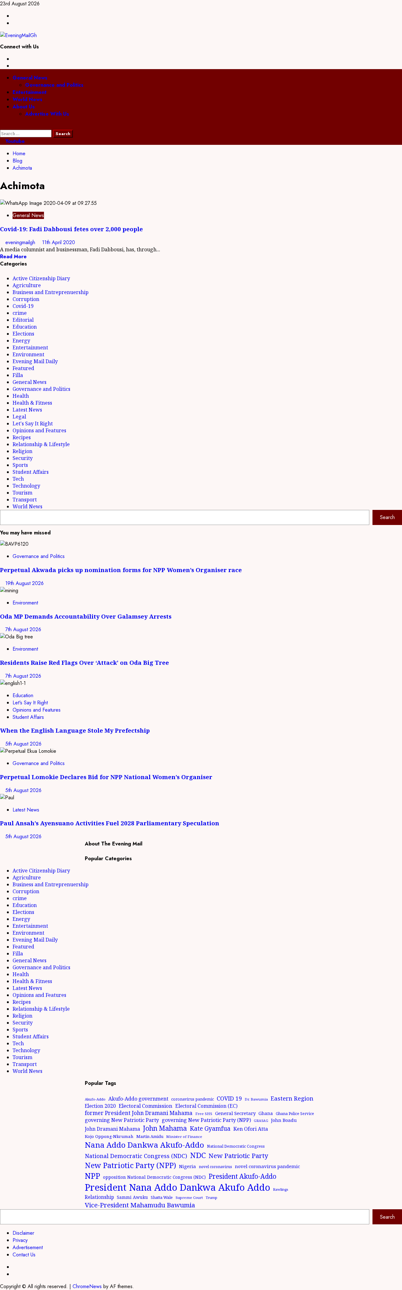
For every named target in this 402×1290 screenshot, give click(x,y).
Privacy (20, 1240)
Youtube (14, 141)
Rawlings (280, 1189)
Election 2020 (100, 1106)
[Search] (2, 126)
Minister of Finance (184, 1136)
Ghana (265, 1113)
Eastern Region (292, 1098)
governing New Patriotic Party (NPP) (206, 1120)
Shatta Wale (162, 1197)
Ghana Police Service (295, 1113)
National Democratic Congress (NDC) (136, 1156)
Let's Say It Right (33, 423)
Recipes (22, 437)
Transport (25, 499)
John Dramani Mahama (112, 1128)
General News (30, 77)
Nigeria (187, 1166)
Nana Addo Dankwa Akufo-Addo (144, 1145)
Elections (23, 333)
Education (25, 326)
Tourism (22, 492)
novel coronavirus (215, 1166)
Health (21, 395)
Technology (26, 485)
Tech (18, 478)
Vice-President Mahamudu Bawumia (140, 1204)
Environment (28, 354)
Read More (13, 256)
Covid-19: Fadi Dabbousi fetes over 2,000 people (71, 229)
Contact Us (24, 1254)
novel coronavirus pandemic (267, 1166)
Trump (211, 1197)
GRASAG (261, 1120)
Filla (18, 375)
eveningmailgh (21, 242)
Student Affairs (31, 471)
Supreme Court (189, 1197)
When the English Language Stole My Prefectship (75, 730)
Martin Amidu (149, 1136)
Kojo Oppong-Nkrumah (109, 1136)
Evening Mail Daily (35, 361)
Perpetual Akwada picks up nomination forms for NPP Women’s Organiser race (121, 570)
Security (23, 458)
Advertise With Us (47, 114)
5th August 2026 (23, 743)
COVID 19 (229, 1098)
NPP (92, 1175)
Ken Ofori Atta (250, 1128)
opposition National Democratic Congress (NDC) (154, 1177)
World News (27, 99)
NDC (198, 1155)
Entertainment (29, 92)
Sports (20, 465)
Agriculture (27, 285)
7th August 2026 (23, 629)
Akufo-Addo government (138, 1098)
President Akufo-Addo (242, 1176)
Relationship (99, 1197)
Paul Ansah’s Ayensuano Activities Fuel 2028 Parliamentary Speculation (109, 823)
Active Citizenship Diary (41, 278)
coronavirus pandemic (192, 1099)
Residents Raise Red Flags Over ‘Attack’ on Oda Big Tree (84, 662)
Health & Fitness (32, 402)
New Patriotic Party (238, 1155)
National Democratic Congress (236, 1146)
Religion (22, 451)
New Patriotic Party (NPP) (130, 1165)
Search (387, 517)
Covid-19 (23, 306)
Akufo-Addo (95, 1099)
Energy (21, 340)
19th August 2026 (24, 583)
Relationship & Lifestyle (41, 444)
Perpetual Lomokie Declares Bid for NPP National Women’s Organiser (106, 777)
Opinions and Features (39, 430)
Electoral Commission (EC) (206, 1105)
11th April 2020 (58, 242)
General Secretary (235, 1113)
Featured (23, 368)
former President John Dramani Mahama (139, 1113)
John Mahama (165, 1128)
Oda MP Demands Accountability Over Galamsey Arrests (85, 616)
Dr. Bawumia (256, 1099)
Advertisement (28, 1247)
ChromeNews (87, 1286)
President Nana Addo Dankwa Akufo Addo (177, 1187)
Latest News (27, 409)
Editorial (23, 319)
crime (20, 312)
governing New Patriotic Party (122, 1120)
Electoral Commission (145, 1105)
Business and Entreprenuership (51, 292)
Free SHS (203, 1113)
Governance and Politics (54, 85)
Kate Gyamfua (210, 1128)
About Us (24, 106)
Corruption (26, 299)
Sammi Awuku (132, 1197)
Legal (19, 416)
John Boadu (284, 1120)
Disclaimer (23, 1233)
